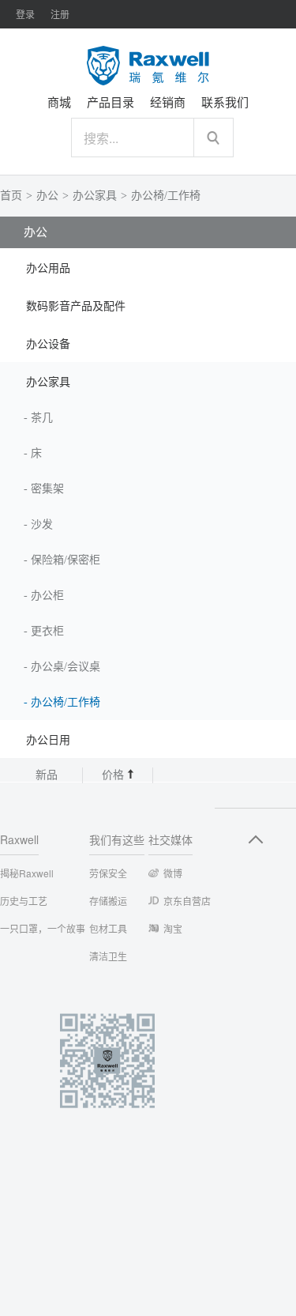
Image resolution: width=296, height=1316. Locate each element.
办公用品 (48, 268)
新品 (47, 775)
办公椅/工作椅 (165, 196)
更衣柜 (47, 631)
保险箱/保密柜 (65, 560)
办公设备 (48, 344)
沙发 (42, 524)
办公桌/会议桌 (65, 667)
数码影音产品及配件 (76, 306)
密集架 (47, 489)
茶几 (42, 418)
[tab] (148, 267)
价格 (114, 775)
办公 (47, 196)
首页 (11, 196)
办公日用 (48, 740)
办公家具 (95, 196)
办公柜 (47, 595)
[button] (148, 267)
